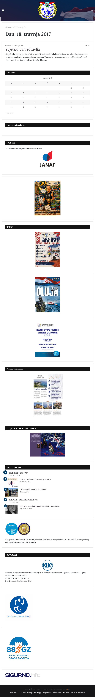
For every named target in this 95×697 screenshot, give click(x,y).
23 (83, 102)
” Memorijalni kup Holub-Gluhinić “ (33, 490)
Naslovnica (14, 693)
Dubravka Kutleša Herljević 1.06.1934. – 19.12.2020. (40, 506)
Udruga (30, 693)
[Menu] (3, 11)
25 (23, 107)
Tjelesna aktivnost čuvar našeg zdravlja (35, 479)
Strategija (38, 693)
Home (9, 27)
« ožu (7, 113)
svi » (11, 113)
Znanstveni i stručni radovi (63, 693)
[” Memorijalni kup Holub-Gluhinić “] (11, 492)
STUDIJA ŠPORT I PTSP (18, 473)
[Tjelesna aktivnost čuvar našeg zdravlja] (11, 482)
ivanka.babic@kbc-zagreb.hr (21, 581)
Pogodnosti (47, 693)
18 (23, 102)
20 (47, 102)
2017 (14, 27)
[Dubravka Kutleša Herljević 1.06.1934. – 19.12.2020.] (11, 509)
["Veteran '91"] (47, 10)
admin (9, 46)
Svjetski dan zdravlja (22, 49)
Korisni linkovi (79, 693)
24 (11, 107)
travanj (20, 27)
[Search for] (92, 11)
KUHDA (67, 689)
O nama (23, 693)
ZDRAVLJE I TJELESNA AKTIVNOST (23, 500)
